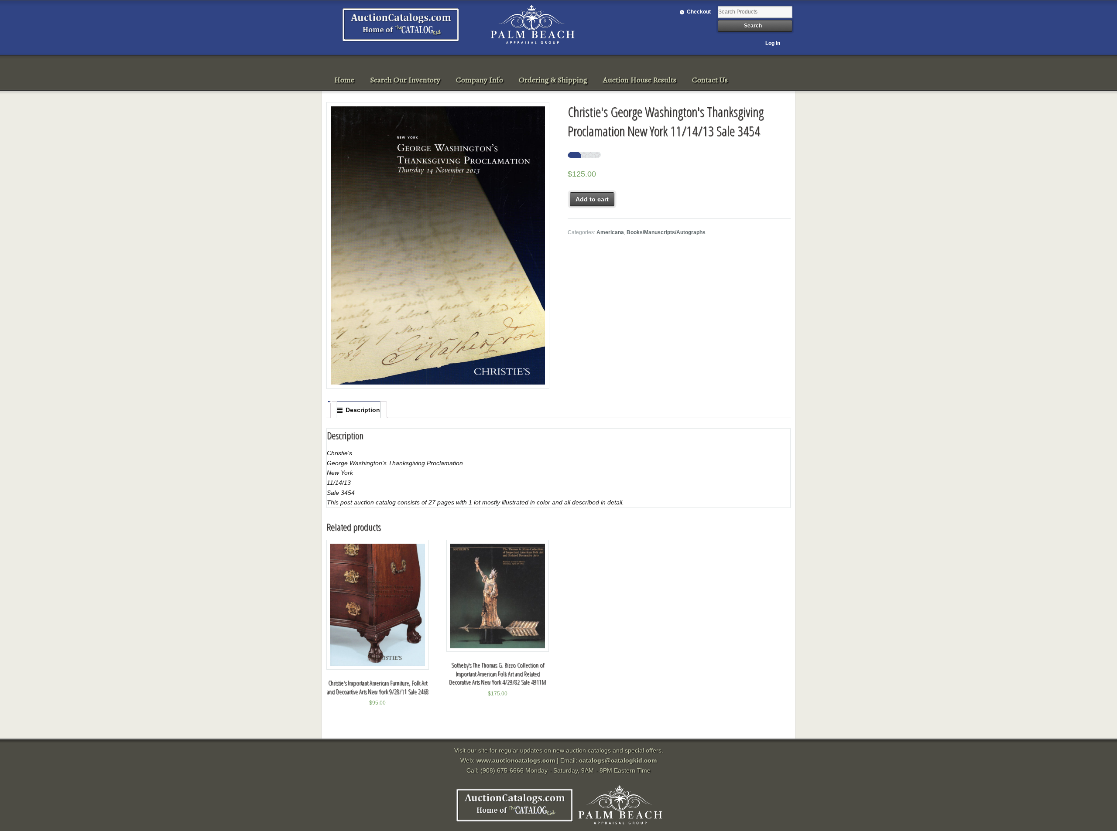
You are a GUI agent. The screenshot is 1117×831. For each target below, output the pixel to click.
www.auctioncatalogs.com (515, 760)
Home (344, 80)
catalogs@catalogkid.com (618, 760)
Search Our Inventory (405, 80)
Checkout (699, 12)
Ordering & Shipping (553, 80)
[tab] (358, 410)
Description (363, 409)
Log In (772, 43)
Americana (610, 232)
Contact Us (710, 80)
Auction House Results (639, 80)
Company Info (479, 80)
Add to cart (592, 199)
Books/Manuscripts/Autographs (666, 232)
